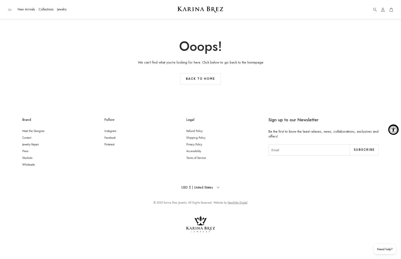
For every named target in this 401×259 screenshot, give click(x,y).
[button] (9, 9)
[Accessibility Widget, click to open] (393, 129)
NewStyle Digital (237, 203)
